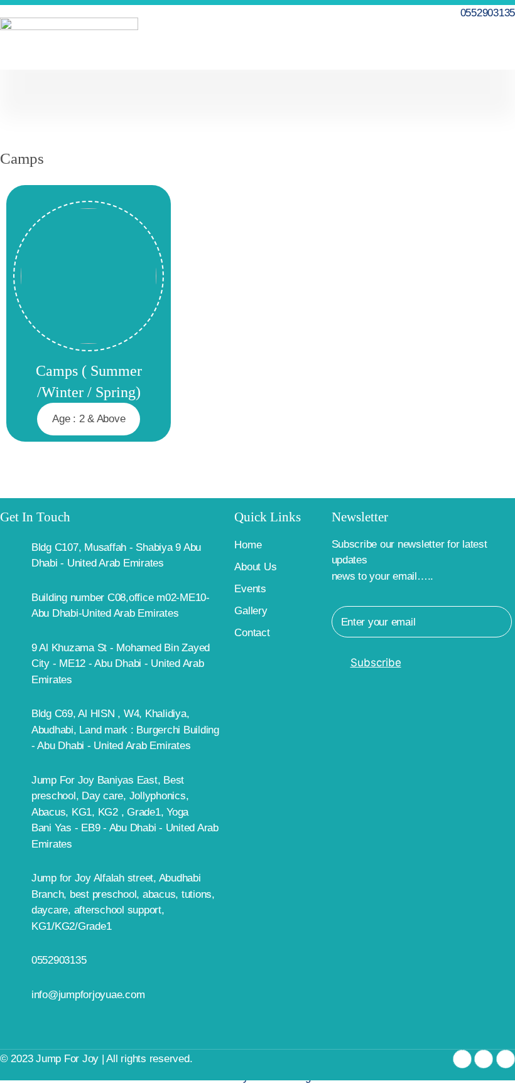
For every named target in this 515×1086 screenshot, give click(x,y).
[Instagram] (483, 1059)
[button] (506, 43)
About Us (255, 567)
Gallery (250, 611)
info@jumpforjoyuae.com (87, 995)
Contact (251, 633)
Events (250, 589)
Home (247, 545)
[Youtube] (505, 1059)
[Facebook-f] (462, 1059)
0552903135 (58, 960)
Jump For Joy (67, 1059)
